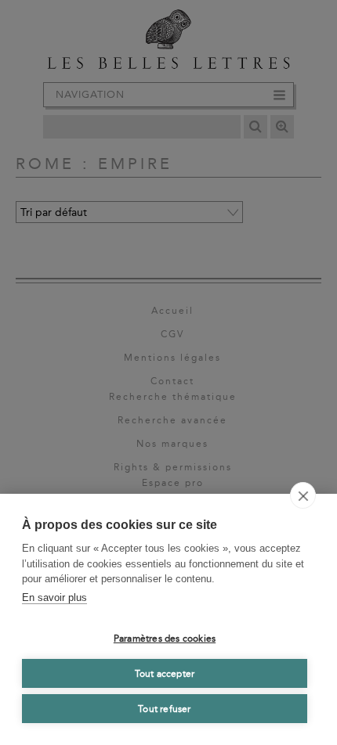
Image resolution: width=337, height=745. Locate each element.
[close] (303, 495)
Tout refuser (164, 709)
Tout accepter (165, 673)
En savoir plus (54, 597)
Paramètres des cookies (165, 638)
